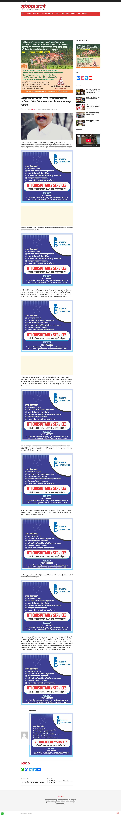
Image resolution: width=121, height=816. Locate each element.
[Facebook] (24, 764)
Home (23, 14)
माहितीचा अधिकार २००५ (47, 14)
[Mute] (96, 145)
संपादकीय (84, 14)
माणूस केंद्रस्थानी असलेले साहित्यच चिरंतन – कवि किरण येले (92, 121)
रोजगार (29, 14)
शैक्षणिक (57, 14)
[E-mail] (22, 764)
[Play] (78, 145)
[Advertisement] (60, 27)
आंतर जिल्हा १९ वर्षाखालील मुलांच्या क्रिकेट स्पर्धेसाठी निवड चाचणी (92, 98)
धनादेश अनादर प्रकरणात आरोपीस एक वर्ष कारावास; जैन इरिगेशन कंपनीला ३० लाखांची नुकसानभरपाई (93, 91)
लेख (79, 14)
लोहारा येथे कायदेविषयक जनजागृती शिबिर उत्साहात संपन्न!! (92, 113)
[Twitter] (26, 764)
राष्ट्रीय (67, 14)
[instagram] (29, 764)
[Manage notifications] (118, 813)
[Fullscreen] (98, 145)
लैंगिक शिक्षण (36, 14)
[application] (88, 140)
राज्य (63, 14)
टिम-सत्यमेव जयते (32, 109)
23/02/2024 (39, 109)
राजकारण (73, 14)
